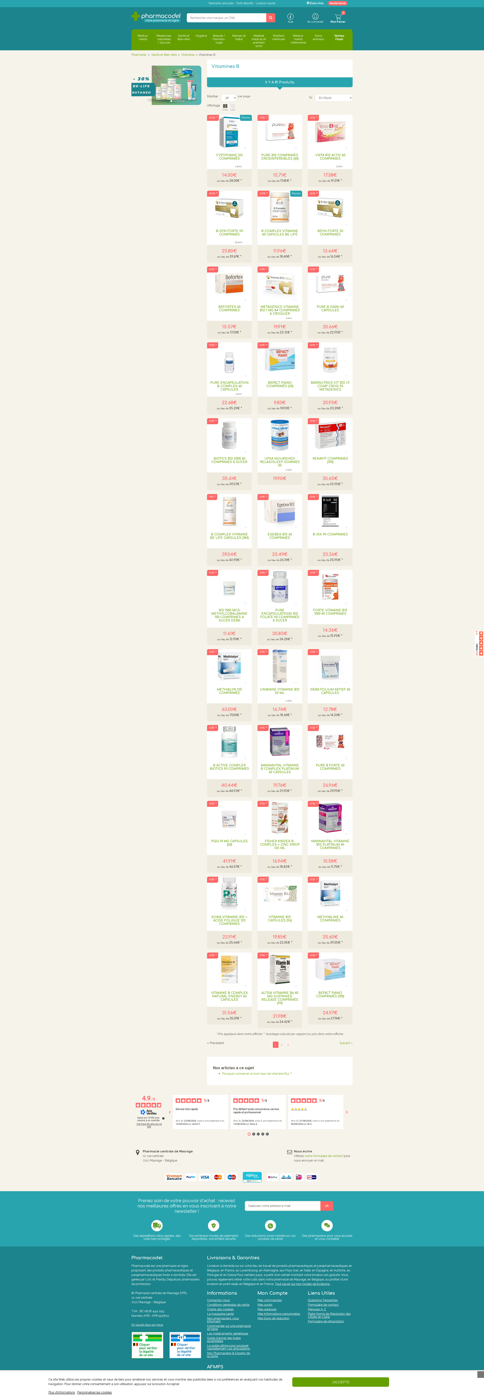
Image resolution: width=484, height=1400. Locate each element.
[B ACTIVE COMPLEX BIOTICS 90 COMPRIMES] (229, 742)
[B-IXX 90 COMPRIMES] (330, 511)
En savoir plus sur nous (147, 1325)
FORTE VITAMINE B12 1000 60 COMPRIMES (330, 612)
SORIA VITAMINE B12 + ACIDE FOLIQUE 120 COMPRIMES (229, 920)
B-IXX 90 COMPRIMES (330, 534)
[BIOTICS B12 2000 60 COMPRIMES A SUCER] (229, 435)
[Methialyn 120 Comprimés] (229, 666)
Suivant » (346, 1043)
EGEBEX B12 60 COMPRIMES (280, 536)
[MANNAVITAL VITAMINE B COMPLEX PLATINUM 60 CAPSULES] (280, 742)
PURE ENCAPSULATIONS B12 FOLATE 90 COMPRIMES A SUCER (279, 615)
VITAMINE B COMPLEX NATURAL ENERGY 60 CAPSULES (229, 996)
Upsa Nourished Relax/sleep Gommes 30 (280, 462)
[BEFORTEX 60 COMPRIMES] (229, 283)
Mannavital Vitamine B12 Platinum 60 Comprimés (330, 845)
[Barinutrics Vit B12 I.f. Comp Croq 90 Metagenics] (330, 359)
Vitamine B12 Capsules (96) (280, 918)
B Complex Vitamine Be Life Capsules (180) (229, 536)
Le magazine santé (220, 1314)
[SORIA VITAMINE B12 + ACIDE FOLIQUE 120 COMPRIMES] (229, 894)
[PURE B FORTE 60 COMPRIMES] (330, 742)
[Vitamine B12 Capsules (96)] (280, 894)
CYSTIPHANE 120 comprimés (229, 157)
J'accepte (340, 1382)
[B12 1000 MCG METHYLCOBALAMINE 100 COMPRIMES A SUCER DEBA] (229, 587)
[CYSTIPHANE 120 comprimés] (229, 132)
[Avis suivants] (346, 1112)
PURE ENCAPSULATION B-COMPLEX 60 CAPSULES (229, 386)
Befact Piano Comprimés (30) (279, 384)
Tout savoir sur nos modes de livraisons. (302, 1284)
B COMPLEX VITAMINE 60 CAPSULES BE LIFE (279, 232)
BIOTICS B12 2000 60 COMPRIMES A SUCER (229, 460)
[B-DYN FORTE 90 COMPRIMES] (229, 208)
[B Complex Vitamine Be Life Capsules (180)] (229, 511)
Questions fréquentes (323, 1300)
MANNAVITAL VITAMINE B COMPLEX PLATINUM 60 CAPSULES (280, 769)
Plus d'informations (61, 1392)
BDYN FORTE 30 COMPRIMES (330, 232)
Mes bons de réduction (273, 1318)
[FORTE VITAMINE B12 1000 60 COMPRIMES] (330, 587)
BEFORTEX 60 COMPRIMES (229, 308)
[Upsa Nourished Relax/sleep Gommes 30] (280, 435)
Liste (232, 109)
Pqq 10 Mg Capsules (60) (229, 843)
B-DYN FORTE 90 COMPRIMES (229, 232)
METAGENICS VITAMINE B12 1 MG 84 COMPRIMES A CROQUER (280, 310)
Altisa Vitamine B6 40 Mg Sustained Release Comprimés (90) (279, 998)
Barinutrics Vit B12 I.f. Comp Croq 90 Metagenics (330, 386)
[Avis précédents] (169, 1112)
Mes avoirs (265, 1305)
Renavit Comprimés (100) (330, 460)
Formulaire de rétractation (326, 1321)
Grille (225, 109)
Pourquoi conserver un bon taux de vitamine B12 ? (257, 1073)
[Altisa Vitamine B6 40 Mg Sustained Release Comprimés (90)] (280, 969)
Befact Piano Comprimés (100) (330, 994)
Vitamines (188, 55)
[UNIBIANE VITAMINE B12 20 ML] (280, 666)
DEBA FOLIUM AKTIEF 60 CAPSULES (330, 691)
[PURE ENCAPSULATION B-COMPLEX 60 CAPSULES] (229, 359)
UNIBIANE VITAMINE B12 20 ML (279, 691)
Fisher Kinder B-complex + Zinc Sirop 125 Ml (280, 845)
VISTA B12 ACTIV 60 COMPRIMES (330, 157)
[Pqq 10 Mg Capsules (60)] (229, 818)
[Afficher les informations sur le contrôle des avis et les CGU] (163, 1118)
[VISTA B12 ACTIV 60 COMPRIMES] (330, 132)
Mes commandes (270, 1300)
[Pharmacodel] (156, 17)
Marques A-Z (317, 1309)
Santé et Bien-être (164, 55)
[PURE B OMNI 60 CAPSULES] (330, 283)
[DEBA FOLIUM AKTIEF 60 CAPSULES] (330, 666)
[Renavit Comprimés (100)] (330, 435)
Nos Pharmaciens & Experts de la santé (228, 1354)
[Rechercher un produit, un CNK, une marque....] (270, 17)
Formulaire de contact (323, 1305)
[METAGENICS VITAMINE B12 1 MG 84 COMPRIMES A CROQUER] (280, 283)
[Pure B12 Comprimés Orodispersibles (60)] (280, 132)
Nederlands (338, 3)
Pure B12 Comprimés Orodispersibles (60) (280, 157)
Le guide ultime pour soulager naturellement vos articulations (228, 1347)
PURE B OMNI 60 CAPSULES (330, 308)
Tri (310, 97)
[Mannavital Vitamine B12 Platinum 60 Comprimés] (330, 818)
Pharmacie (138, 55)
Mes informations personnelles (279, 1314)
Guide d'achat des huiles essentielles (224, 1339)
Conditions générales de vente (228, 1305)
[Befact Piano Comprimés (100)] (330, 969)
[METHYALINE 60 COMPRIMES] (330, 894)
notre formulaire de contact (324, 1156)
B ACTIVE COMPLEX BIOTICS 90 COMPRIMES (229, 767)
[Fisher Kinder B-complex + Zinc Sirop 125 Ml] (280, 818)
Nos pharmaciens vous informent (223, 1320)
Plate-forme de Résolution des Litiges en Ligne (329, 1315)
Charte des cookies (220, 1309)
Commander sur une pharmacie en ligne (229, 1327)
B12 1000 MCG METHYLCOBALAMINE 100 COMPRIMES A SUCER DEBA (229, 615)
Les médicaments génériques (227, 1333)
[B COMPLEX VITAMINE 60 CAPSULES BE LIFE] (280, 208)
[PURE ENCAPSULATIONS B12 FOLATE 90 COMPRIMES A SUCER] (280, 587)
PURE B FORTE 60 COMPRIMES (330, 767)
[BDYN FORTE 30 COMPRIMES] (330, 208)
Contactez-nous (218, 1300)
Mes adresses (267, 1309)
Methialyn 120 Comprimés (229, 691)
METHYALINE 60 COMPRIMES (330, 918)
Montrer (212, 96)
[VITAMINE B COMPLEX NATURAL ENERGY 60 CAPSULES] (229, 969)
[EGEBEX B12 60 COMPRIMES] (280, 511)
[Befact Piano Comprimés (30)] (280, 359)
